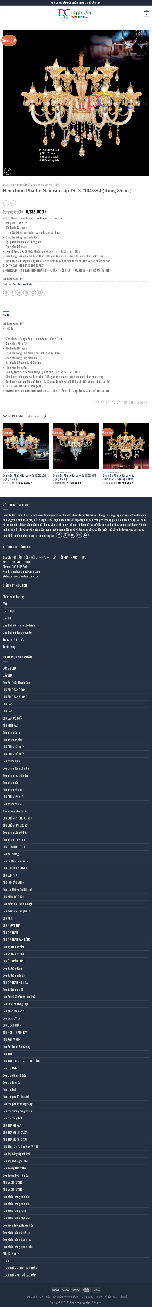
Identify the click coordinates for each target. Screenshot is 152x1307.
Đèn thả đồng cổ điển (14, 1075)
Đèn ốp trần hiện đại (14, 975)
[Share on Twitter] (19, 293)
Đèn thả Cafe (10, 1068)
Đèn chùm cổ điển (13, 740)
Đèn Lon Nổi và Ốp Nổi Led (17, 889)
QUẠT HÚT (9, 1261)
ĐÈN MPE (7, 918)
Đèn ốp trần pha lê (13, 989)
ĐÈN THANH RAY (12, 1125)
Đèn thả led (9, 1089)
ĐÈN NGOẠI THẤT (12, 925)
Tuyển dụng (9, 646)
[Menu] (5, 13)
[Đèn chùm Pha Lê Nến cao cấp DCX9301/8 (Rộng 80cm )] (76, 446)
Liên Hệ (7, 618)
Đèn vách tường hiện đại (16, 1218)
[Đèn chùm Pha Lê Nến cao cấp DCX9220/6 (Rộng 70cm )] (26, 446)
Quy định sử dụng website (17, 632)
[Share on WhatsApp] (6, 293)
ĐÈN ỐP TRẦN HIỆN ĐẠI (16, 982)
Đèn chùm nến (11, 782)
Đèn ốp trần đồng (12, 968)
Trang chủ (8, 185)
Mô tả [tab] (6, 314)
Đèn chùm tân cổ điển (15, 832)
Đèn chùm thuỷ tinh (14, 839)
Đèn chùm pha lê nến (48, 185)
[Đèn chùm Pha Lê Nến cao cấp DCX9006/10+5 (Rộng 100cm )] (126, 446)
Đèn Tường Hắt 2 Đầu (14, 1168)
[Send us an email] (79, 535)
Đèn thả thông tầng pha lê (17, 1111)
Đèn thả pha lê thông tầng (17, 1104)
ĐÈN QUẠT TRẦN (12, 1025)
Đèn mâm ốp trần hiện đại (17, 904)
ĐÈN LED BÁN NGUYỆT (15, 868)
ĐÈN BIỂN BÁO (10, 725)
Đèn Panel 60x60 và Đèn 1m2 (19, 996)
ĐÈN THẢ (7, 1054)
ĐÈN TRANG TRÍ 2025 (15, 1139)
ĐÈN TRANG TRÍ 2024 (15, 1132)
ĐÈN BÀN (7, 704)
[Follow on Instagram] (66, 535)
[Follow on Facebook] (59, 535)
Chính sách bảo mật (14, 596)
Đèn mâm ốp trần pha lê (16, 911)
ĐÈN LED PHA (10, 875)
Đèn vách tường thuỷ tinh (17, 1232)
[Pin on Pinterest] (33, 293)
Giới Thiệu (8, 611)
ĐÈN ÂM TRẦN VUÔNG (15, 697)
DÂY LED (7, 675)
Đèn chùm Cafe (11, 732)
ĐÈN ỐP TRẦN (10, 932)
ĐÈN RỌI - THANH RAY (15, 1032)
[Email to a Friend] (26, 293)
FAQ (5, 604)
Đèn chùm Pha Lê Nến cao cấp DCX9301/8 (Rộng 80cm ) (74, 477)
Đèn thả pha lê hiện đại (16, 1096)
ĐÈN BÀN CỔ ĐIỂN (12, 718)
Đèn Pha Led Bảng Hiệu (16, 1004)
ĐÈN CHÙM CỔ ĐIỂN (26, 185)
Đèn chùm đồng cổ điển (16, 768)
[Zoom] (7, 171)
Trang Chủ (31, 1296)
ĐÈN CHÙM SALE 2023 (15, 825)
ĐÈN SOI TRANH (11, 1039)
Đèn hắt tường (11, 854)
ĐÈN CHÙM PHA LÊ (13, 796)
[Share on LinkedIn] (40, 293)
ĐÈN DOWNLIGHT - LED (15, 847)
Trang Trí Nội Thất (13, 639)
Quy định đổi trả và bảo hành (19, 625)
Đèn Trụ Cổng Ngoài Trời (16, 1154)
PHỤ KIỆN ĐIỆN (11, 1253)
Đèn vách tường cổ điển (16, 1197)
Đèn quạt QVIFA (11, 1018)
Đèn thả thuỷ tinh (13, 1118)
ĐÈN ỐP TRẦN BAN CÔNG (17, 939)
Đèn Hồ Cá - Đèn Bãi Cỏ (16, 861)
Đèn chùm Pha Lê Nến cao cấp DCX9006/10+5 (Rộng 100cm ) (118, 477)
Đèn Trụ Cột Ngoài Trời (15, 1161)
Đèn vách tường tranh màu (18, 1246)
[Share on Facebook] (13, 293)
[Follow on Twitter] (72, 535)
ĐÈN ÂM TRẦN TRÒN (14, 690)
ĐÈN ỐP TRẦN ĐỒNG (14, 961)
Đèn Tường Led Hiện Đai (16, 1175)
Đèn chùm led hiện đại (15, 775)
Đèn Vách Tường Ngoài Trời (18, 1225)
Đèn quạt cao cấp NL (14, 1011)
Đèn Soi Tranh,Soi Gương (16, 1046)
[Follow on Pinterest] (86, 535)
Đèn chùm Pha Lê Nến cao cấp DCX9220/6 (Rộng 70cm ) (24, 477)
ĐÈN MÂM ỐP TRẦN (13, 897)
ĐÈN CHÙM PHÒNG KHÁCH (17, 818)
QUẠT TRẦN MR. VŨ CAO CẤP (19, 1275)
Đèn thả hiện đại (12, 1082)
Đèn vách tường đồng (14, 1211)
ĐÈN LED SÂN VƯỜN (13, 882)
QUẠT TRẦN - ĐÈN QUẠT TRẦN (20, 1268)
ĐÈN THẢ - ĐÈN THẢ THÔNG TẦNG (22, 1061)
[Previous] (3, 456)
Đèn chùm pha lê (12, 789)
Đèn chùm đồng (11, 761)
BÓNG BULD (9, 668)
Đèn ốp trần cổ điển (13, 947)
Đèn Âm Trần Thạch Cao (16, 682)
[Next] (149, 456)
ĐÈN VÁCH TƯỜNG (13, 1182)
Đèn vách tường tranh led (17, 1239)
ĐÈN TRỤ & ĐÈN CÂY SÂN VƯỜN (20, 1147)
